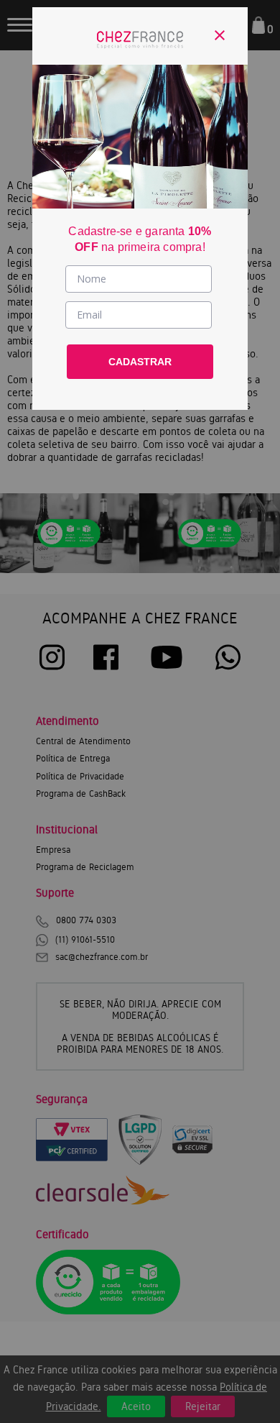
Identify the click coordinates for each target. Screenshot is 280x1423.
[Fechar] (220, 35)
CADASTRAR (140, 361)
